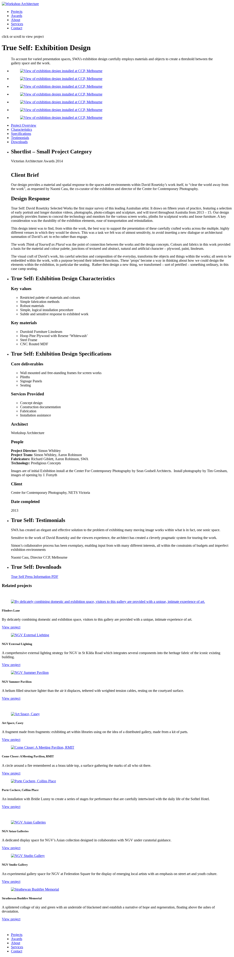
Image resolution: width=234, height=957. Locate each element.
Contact (16, 28)
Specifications (21, 134)
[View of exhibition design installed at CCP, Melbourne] (61, 71)
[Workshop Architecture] (20, 4)
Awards (16, 16)
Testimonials (20, 138)
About (15, 20)
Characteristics (21, 129)
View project (11, 627)
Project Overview (23, 125)
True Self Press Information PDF (34, 577)
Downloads (19, 142)
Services (17, 24)
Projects (16, 12)
